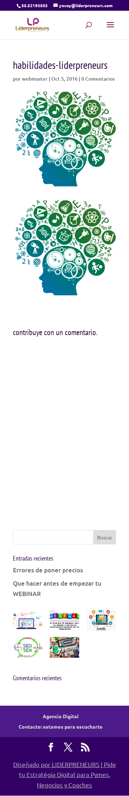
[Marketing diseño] (101, 622)
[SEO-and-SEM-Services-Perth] (27, 622)
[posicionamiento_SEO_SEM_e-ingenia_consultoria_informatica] (27, 649)
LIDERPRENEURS (75, 764)
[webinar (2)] (64, 622)
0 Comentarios (98, 78)
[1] (64, 649)
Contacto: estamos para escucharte (60, 726)
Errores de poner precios (48, 570)
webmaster (35, 78)
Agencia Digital (60, 716)
